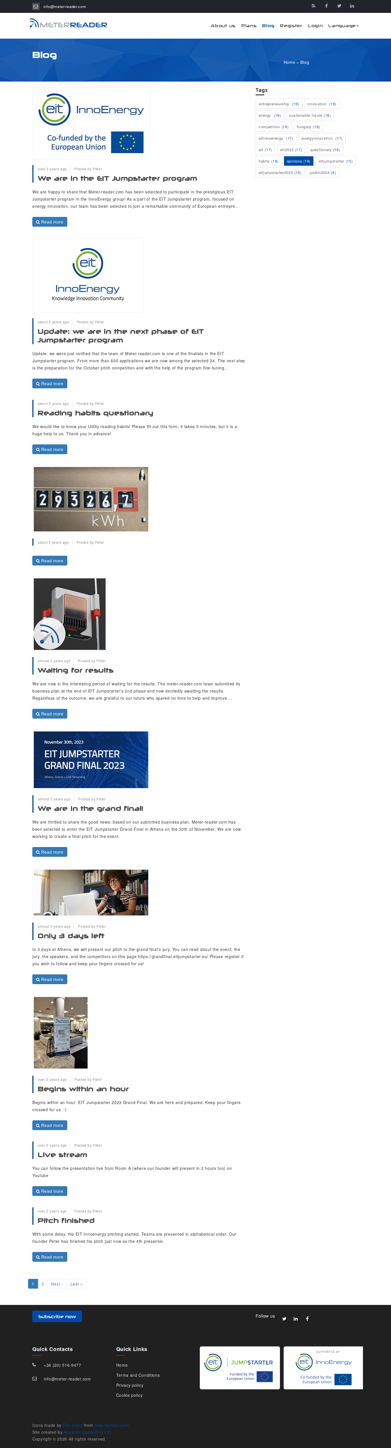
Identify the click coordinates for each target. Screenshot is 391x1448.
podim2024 (323, 172)
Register (291, 25)
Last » (76, 1284)
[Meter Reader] (65, 23)
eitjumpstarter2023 (280, 172)
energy (270, 115)
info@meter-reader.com (65, 6)
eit (265, 149)
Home (289, 62)
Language (342, 25)
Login (315, 25)
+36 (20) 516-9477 (62, 1365)
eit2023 (291, 149)
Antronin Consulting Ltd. (88, 1432)
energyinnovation (322, 138)
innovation (321, 103)
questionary (325, 149)
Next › (57, 1284)
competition (274, 126)
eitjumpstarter (336, 161)
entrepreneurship (279, 103)
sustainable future (310, 115)
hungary (308, 126)
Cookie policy (129, 1395)
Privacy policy (130, 1385)
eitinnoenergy (276, 138)
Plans (249, 25)
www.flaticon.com (111, 1425)
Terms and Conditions (138, 1375)
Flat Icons (73, 1425)
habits (269, 161)
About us (223, 25)
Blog (268, 25)
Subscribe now (57, 1316)
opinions (299, 161)
